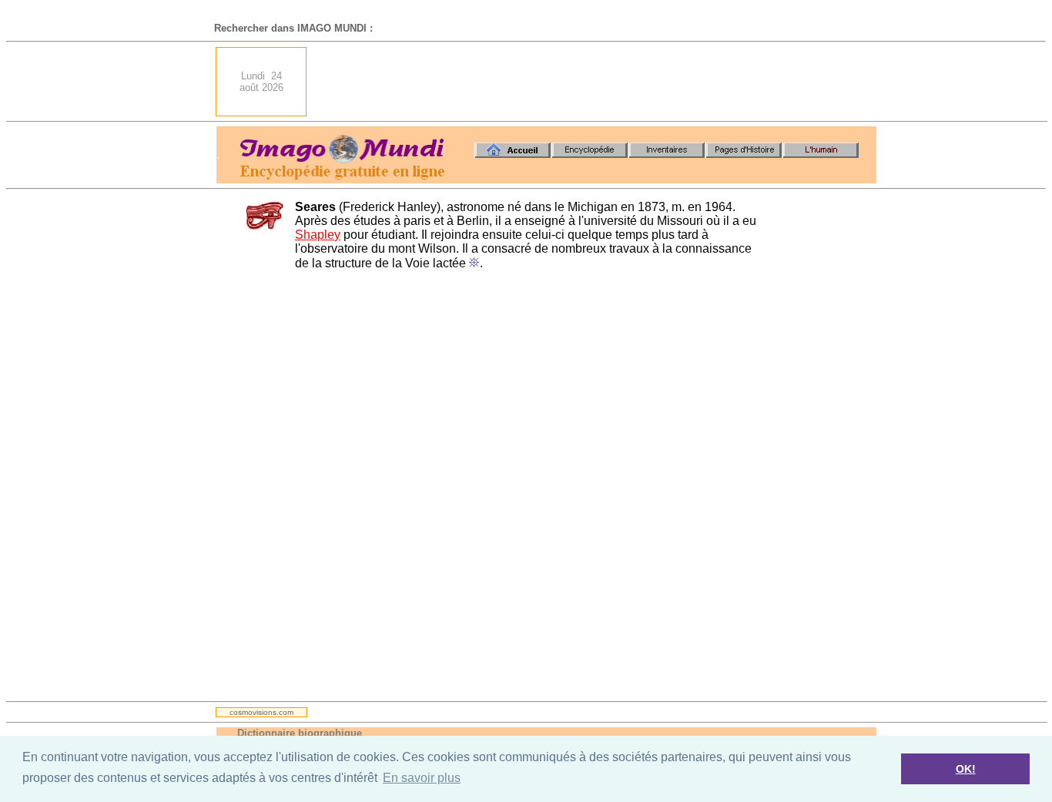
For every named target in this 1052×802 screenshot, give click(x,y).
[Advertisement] (596, 81)
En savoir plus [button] (422, 777)
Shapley (317, 234)
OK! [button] (966, 769)
